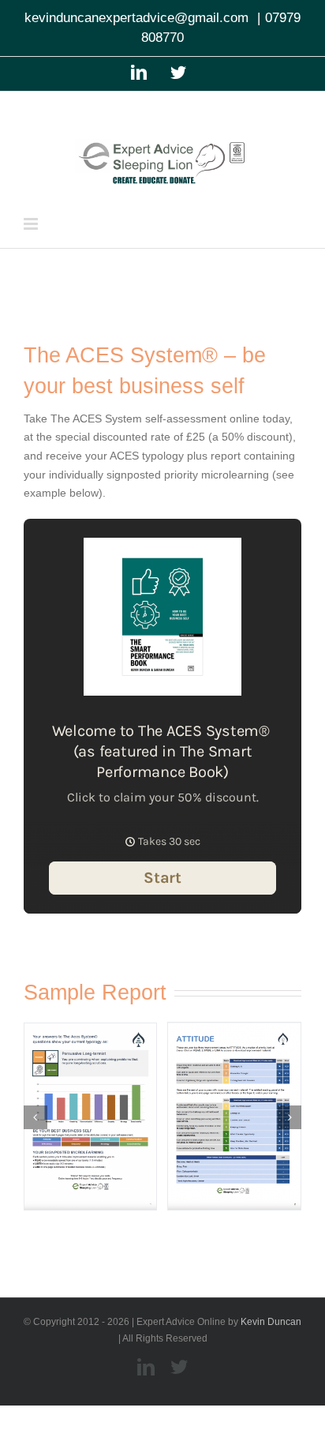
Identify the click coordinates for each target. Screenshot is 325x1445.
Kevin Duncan (271, 1321)
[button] (35, 1117)
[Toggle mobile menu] (32, 224)
